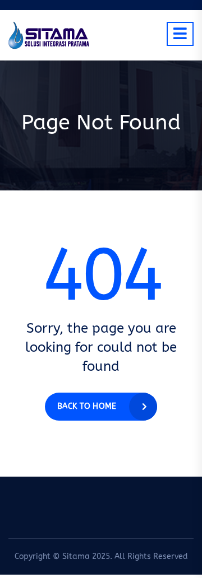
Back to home (86, 406)
